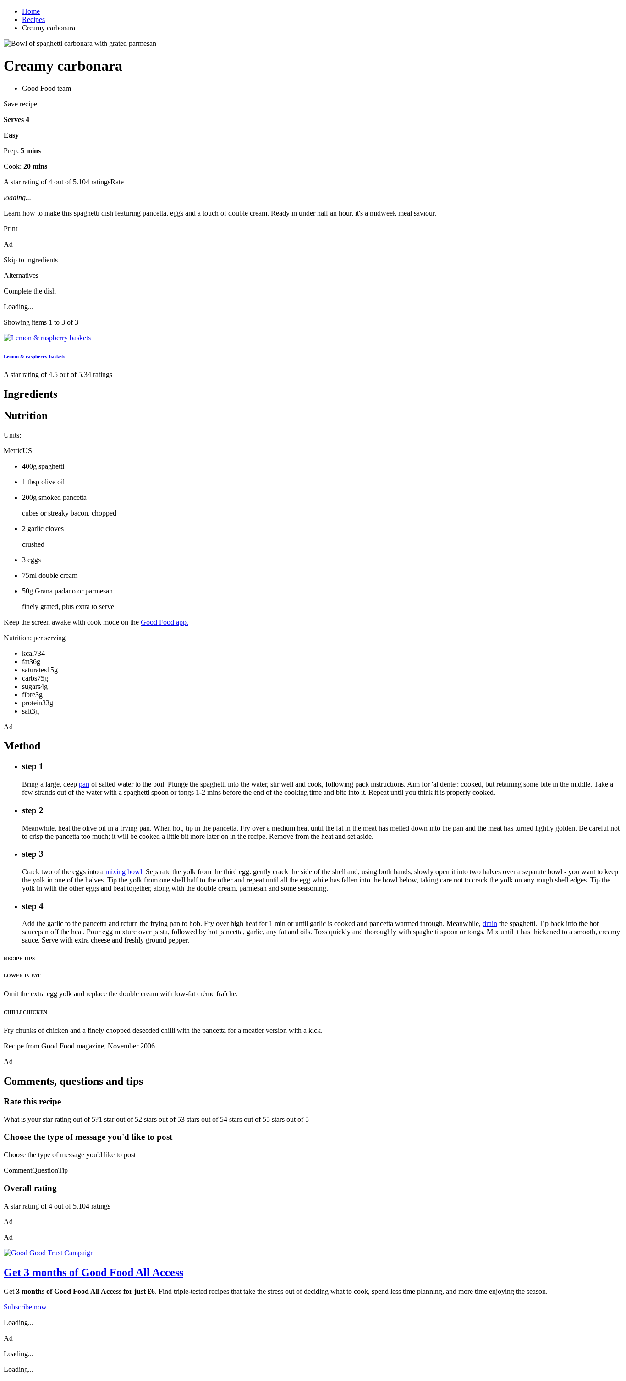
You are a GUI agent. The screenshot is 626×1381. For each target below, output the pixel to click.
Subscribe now (25, 1307)
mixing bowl (123, 872)
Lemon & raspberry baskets (34, 356)
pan (84, 784)
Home (31, 11)
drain (490, 923)
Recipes (33, 19)
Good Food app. (164, 622)
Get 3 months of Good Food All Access (93, 1272)
